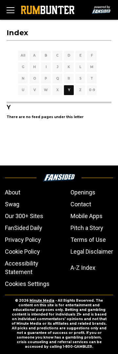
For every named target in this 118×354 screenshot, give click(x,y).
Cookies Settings (27, 283)
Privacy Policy (23, 239)
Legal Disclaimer (91, 251)
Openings (82, 192)
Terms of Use (88, 239)
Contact (80, 204)
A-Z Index (82, 267)
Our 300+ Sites (24, 216)
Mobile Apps (86, 216)
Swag (12, 204)
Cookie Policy (22, 251)
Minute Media (42, 300)
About (12, 192)
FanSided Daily (23, 227)
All (23, 55)
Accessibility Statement (21, 267)
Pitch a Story (86, 227)
